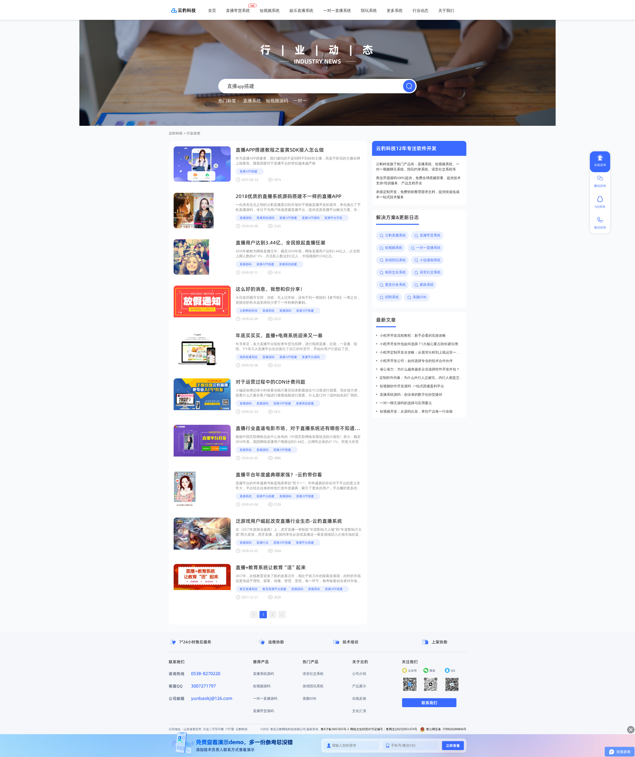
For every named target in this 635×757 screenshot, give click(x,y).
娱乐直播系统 (301, 10)
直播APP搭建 (265, 264)
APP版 (358, 27)
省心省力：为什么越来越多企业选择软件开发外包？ (420, 369)
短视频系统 (270, 10)
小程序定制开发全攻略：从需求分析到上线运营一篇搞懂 (421, 352)
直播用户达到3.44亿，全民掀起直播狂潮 (280, 242)
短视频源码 (261, 686)
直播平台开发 (333, 218)
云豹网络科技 (248, 310)
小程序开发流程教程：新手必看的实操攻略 (413, 335)
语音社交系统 (313, 673)
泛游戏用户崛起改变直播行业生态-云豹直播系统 (289, 521)
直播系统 (268, 310)
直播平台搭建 (265, 496)
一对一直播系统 (337, 10)
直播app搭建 (248, 171)
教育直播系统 (248, 589)
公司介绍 (359, 673)
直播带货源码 (263, 710)
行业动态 (420, 10)
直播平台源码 (311, 357)
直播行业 (262, 542)
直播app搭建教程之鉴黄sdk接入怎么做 (280, 149)
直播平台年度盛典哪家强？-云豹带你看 (279, 474)
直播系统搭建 (288, 264)
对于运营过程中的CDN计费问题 (270, 381)
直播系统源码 (265, 218)
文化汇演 (359, 710)
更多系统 (395, 10)
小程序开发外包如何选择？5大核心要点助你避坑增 (419, 343)
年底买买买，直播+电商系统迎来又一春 (279, 335)
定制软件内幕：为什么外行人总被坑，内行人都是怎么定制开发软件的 (421, 377)
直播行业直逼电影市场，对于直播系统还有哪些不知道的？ (300, 428)
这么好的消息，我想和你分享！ (270, 289)
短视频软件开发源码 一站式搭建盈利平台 (412, 386)
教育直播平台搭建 (274, 589)
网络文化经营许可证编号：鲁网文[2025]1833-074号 (383, 729)
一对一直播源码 (265, 698)
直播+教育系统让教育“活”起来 (271, 567)
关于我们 (446, 10)
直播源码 (246, 218)
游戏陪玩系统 (313, 686)
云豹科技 (176, 133)
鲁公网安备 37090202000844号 (446, 729)
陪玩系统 (369, 10)
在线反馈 (359, 698)
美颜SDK (310, 698)
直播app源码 (310, 218)
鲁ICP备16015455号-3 (335, 729)
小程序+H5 (376, 27)
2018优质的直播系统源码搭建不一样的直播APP (288, 196)
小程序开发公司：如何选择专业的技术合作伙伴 (416, 360)
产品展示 (359, 686)
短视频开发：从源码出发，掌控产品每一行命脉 (416, 411)
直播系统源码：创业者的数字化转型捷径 (411, 394)
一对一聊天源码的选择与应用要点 (406, 402)
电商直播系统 (248, 357)
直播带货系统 (238, 10)
